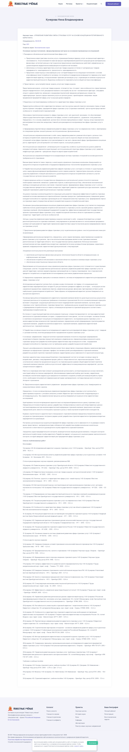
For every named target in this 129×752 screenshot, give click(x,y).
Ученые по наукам (53, 714)
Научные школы (80, 711)
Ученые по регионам (54, 717)
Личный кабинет (113, 4)
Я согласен (92, 743)
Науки (60, 4)
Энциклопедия (92, 4)
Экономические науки (66, 16)
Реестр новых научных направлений (88, 726)
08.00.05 (38, 41)
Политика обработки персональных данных (23, 740)
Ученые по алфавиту (54, 720)
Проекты (79, 4)
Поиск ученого (52, 711)
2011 (27, 44)
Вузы (77, 717)
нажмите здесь (78, 746)
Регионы (69, 4)
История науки (80, 714)
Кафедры (78, 720)
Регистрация (108, 714)
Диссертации (80, 723)
